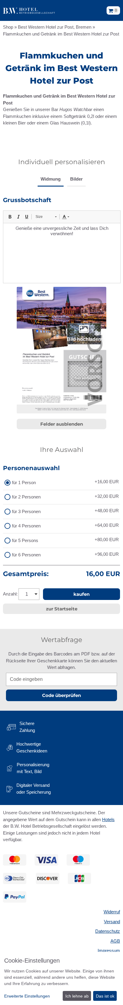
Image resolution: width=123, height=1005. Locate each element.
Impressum (109, 950)
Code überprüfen (61, 695)
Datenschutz (107, 931)
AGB (115, 941)
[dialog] (61, 978)
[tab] (51, 180)
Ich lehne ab (77, 996)
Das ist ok (105, 996)
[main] (61, 358)
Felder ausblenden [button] (61, 424)
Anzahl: (10, 593)
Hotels (108, 819)
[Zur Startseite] (29, 10)
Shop (8, 27)
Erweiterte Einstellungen (27, 996)
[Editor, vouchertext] (61, 253)
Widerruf (112, 911)
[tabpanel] (61, 239)
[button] (85, 374)
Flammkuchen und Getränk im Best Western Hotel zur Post (61, 33)
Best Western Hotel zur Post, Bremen (54, 27)
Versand (112, 921)
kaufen (81, 594)
